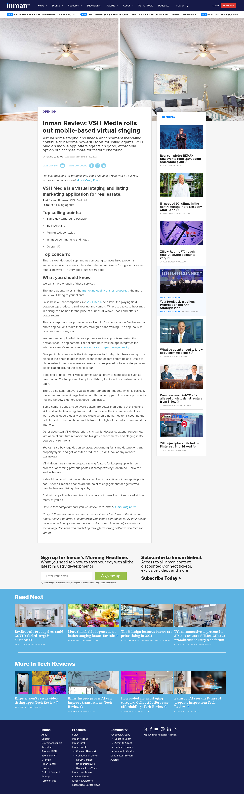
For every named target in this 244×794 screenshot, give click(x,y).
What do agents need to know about (181, 351)
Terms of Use (48, 780)
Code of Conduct (50, 772)
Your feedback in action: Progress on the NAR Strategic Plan (177, 304)
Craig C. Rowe (26, 707)
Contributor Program (122, 755)
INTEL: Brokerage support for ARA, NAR (108, 14)
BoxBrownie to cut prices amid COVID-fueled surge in (39, 636)
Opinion (50, 111)
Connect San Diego (87, 755)
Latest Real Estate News (86, 784)
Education (93, 5)
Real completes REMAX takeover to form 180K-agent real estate (180, 158)
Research (73, 5)
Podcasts (163, 5)
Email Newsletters (82, 780)
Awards (110, 5)
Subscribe (228, 5)
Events (56, 5)
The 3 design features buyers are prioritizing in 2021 (146, 634)
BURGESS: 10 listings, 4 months (224, 14)
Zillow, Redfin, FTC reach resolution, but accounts (177, 254)
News (41, 5)
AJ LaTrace (168, 165)
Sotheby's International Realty (143, 640)
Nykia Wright (191, 311)
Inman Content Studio (191, 644)
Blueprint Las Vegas (87, 768)
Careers (45, 768)
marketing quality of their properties (105, 290)
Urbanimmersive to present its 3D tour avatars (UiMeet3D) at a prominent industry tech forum (199, 636)
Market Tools (145, 5)
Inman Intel (78, 743)
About (126, 5)
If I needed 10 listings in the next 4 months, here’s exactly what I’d (181, 206)
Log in (216, 5)
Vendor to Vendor (124, 751)
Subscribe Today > (161, 578)
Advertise (46, 747)
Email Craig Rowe (88, 180)
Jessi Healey (169, 262)
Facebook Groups (120, 734)
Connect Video (80, 776)
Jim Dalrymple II (27, 644)
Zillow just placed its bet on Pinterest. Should (179, 445)
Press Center (48, 763)
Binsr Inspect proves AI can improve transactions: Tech (90, 702)
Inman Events (79, 747)
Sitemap (46, 759)
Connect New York (86, 751)
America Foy (169, 356)
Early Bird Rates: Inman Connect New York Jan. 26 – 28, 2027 (45, 14)
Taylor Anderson (172, 405)
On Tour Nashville (85, 763)
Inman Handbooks (82, 772)
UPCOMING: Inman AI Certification (150, 14)
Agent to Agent (123, 743)
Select (76, 734)
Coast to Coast (123, 738)
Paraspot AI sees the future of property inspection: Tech (197, 702)
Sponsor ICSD (49, 751)
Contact (45, 738)
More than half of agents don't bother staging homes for (92, 634)
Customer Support (51, 743)
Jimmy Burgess (170, 213)
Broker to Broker (124, 747)
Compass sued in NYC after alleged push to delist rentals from (181, 398)
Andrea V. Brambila (82, 640)
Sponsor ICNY (49, 755)
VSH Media (94, 302)
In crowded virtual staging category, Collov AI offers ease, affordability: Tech (145, 702)
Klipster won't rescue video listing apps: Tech (36, 700)
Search (180, 5)
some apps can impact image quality (105, 347)
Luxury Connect (84, 759)
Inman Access (80, 738)
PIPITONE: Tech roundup (184, 14)
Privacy (45, 776)
